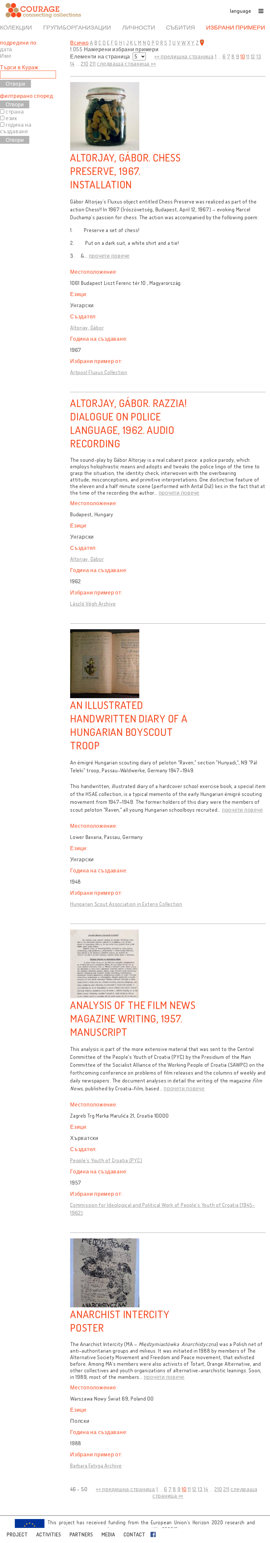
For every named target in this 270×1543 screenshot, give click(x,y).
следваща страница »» (126, 63)
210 (84, 63)
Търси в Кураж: (20, 67)
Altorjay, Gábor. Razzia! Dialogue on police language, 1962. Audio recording (128, 423)
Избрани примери (235, 27)
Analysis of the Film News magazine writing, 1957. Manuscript (133, 1018)
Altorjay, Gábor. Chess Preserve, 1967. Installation (125, 171)
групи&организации (77, 27)
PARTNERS (81, 1534)
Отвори (15, 104)
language (240, 10)
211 (92, 63)
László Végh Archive (93, 603)
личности (138, 27)
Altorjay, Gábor (87, 327)
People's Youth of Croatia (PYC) (106, 1160)
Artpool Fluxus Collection (98, 372)
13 (258, 56)
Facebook (154, 1534)
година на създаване (16, 128)
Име (5, 56)
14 (72, 63)
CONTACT (134, 1534)
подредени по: (19, 42)
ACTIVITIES (48, 1534)
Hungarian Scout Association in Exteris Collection (126, 904)
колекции (16, 27)
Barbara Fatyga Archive (96, 1465)
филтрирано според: (27, 96)
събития (180, 27)
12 (253, 56)
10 (242, 56)
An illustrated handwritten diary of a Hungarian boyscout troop (129, 725)
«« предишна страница (184, 56)
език (11, 118)
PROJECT (17, 1534)
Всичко (79, 42)
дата (6, 49)
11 (248, 56)
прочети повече (109, 255)
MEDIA (108, 1534)
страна (15, 111)
